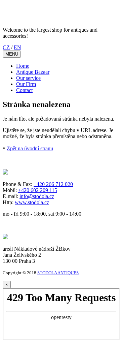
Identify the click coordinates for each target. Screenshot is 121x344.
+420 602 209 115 (37, 190)
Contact (24, 90)
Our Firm (26, 84)
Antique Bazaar (32, 72)
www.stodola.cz (32, 202)
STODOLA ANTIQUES (58, 272)
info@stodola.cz (36, 196)
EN (17, 47)
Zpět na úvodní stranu (30, 148)
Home (22, 66)
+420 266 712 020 (53, 184)
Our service (28, 78)
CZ (6, 47)
